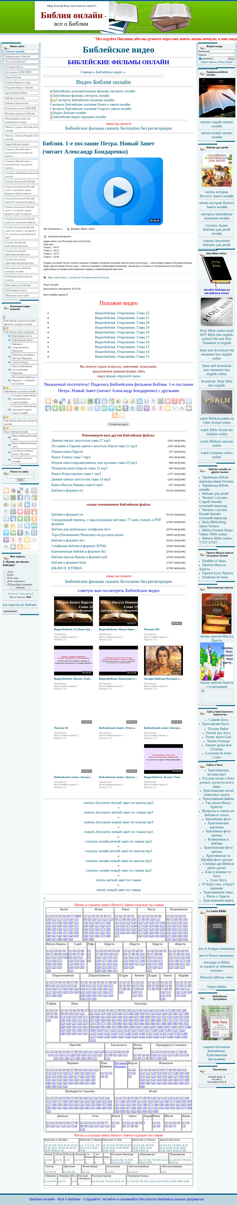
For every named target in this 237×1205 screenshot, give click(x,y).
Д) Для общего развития (19, 584)
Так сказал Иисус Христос (218, 805)
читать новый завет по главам (118, 890)
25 (52, 1150)
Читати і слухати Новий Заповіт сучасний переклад (213, 514)
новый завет (60, 277)
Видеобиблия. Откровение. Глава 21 (122, 318)
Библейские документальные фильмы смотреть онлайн (20, 322)
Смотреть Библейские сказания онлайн (85, 100)
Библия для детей (215, 493)
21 (71, 1148)
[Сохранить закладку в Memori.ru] (20, 511)
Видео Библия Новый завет (24, 445)
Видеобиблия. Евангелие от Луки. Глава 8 (118, 678)
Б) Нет (10, 574)
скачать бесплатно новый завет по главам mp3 (118, 832)
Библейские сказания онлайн (20, 391)
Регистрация (226, 62)
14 (45, 1148)
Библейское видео (109, 72)
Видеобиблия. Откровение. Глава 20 (122, 323)
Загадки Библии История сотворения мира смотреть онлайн (163, 678)
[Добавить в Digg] (6, 497)
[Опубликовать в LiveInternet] (34, 504)
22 (74, 1148)
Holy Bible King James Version (212, 524)
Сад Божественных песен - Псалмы (22, 452)
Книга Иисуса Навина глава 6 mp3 (77, 485)
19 (63, 1148)
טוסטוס (73, 277)
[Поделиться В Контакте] (34, 533)
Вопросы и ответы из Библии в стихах (218, 813)
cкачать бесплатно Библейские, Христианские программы (216, 1053)
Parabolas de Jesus (215, 577)
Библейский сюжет (22, 340)
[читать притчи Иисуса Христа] (216, 633)
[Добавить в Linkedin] (27, 504)
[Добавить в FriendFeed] (27, 497)
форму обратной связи (123, 376)
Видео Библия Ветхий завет (24, 437)
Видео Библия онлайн (16, 431)
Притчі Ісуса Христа (217, 573)
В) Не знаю (13, 578)
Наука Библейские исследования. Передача (22, 369)
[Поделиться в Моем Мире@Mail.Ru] (13, 511)
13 (76, 1145)
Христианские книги (218, 900)
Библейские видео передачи (19, 331)
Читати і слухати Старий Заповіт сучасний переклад (213, 502)
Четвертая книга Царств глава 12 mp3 (79, 468)
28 (62, 1150)
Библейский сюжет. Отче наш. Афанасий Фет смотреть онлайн (118, 727)
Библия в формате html (68, 562)
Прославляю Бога (215, 724)
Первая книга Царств (67, 451)
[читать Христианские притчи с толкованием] (216, 702)
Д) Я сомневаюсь (16, 581)
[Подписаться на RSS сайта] (20, 547)
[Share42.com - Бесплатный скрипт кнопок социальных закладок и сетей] (27, 547)
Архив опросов (26, 594)
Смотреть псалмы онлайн (22, 460)
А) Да (10, 571)
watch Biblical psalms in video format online (216, 420)
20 (67, 1148)
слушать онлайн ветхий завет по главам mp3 (118, 841)
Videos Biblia (216, 987)
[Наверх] (6, 547)
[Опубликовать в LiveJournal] (6, 511)
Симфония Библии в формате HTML (79, 546)
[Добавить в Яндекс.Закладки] (13, 540)
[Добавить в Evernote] (13, 497)
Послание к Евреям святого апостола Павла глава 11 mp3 (94, 446)
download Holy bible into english (216, 383)
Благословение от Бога (218, 874)
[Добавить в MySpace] (13, 519)
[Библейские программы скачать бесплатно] (217, 1040)
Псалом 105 (151, 629)
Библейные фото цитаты (218, 833)
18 (60, 1148)
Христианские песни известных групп (218, 792)
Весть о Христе (218, 896)
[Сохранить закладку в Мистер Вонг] (27, 511)
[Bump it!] (27, 490)
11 (68, 1145)
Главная (86, 72)
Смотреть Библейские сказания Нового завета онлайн (24, 399)
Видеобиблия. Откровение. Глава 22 (122, 313)
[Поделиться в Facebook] (20, 497)
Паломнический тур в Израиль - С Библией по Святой (24, 380)
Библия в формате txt (67, 490)
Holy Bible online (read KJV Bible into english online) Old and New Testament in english (216, 337)
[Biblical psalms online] (216, 413)
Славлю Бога (218, 720)
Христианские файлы (218, 799)
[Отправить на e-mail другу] (34, 540)
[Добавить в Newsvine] (27, 519)
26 (55, 1150)
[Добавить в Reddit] (20, 526)
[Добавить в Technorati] (13, 533)
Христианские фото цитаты (218, 849)
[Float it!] (34, 490)
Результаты (13, 594)
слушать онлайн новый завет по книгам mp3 (118, 861)
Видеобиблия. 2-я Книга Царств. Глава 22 (73, 629)
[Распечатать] (13, 547)
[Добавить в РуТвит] (27, 526)
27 (58, 1150)
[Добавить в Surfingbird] (6, 533)
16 (53, 1148)
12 (72, 1145)
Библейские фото (218, 819)
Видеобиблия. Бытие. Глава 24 (73, 678)
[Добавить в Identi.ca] (13, 504)
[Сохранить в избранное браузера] (27, 540)
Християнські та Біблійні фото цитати (216, 858)
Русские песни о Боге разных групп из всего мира (217, 782)
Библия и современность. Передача (20, 347)
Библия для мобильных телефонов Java (80, 529)
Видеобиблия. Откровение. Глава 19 (122, 327)
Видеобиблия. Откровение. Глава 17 (122, 337)
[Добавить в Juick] (20, 504)
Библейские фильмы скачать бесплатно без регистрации (118, 128)
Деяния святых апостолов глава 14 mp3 (81, 479)
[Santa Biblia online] (216, 942)
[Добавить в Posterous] (13, 526)
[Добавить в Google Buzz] (6, 504)
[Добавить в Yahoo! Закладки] (6, 540)
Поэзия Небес (218, 729)
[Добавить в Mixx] (34, 511)
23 (45, 1150)
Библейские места (22, 336)
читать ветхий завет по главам (118, 880)
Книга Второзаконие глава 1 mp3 (76, 474)
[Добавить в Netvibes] (20, 519)
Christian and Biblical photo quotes (218, 866)
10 (65, 1145)
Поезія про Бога (218, 733)
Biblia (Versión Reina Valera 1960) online (216, 532)
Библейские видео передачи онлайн (79, 117)
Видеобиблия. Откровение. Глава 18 (122, 332)
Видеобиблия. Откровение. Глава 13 (122, 356)
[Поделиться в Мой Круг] (6, 519)
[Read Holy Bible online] (217, 287)
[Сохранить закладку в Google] (34, 497)
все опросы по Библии (19, 605)
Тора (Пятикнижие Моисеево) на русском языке (87, 535)
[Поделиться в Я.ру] (20, 540)
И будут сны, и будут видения (218, 886)
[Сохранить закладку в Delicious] (20, 490)
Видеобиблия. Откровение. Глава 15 (122, 347)
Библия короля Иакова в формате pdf (79, 557)
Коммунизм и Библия (218, 841)
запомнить (207, 58)
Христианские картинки (218, 825)
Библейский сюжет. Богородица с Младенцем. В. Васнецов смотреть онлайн (163, 727)
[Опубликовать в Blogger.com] (6, 490)
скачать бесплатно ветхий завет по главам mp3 (118, 812)
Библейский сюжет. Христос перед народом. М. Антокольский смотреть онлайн (118, 777)
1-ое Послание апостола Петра (88, 277)
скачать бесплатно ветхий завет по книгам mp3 (118, 803)
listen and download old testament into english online (217, 354)
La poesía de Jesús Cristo (218, 755)
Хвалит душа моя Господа (218, 747)
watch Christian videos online (217, 455)
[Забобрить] (13, 490)
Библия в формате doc (68, 540)
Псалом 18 (61, 727)
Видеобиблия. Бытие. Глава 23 (163, 777)
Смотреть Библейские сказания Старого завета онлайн (24, 409)
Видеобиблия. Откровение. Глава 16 (122, 342)
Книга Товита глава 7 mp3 (71, 457)
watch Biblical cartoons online (216, 443)
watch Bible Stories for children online (217, 432)
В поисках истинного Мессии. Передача (23, 356)
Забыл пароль (209, 62)
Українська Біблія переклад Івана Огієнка (216, 479)
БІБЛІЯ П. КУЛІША (66, 568)
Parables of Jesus (214, 561)
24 (48, 1150)
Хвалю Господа (218, 741)
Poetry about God (218, 737)
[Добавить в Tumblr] (20, 533)
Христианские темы (218, 892)
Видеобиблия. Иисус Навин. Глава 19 (118, 629)
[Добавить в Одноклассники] (34, 519)
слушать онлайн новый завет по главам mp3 (118, 870)
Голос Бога (218, 880)
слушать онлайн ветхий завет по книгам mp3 (118, 851)
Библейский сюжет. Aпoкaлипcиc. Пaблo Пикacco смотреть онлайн (73, 777)
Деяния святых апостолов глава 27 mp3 (81, 440)
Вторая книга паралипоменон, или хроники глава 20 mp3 (94, 463)
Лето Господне (20, 362)
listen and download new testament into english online (216, 370)
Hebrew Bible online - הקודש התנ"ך (216, 540)
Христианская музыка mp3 (218, 772)
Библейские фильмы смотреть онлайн (20, 422)
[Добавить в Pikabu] (6, 526)
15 (49, 1148)
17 (56, 1148)
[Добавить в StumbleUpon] (34, 526)
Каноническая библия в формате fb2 (78, 551)
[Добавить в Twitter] (27, 533)
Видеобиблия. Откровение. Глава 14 (122, 352)
